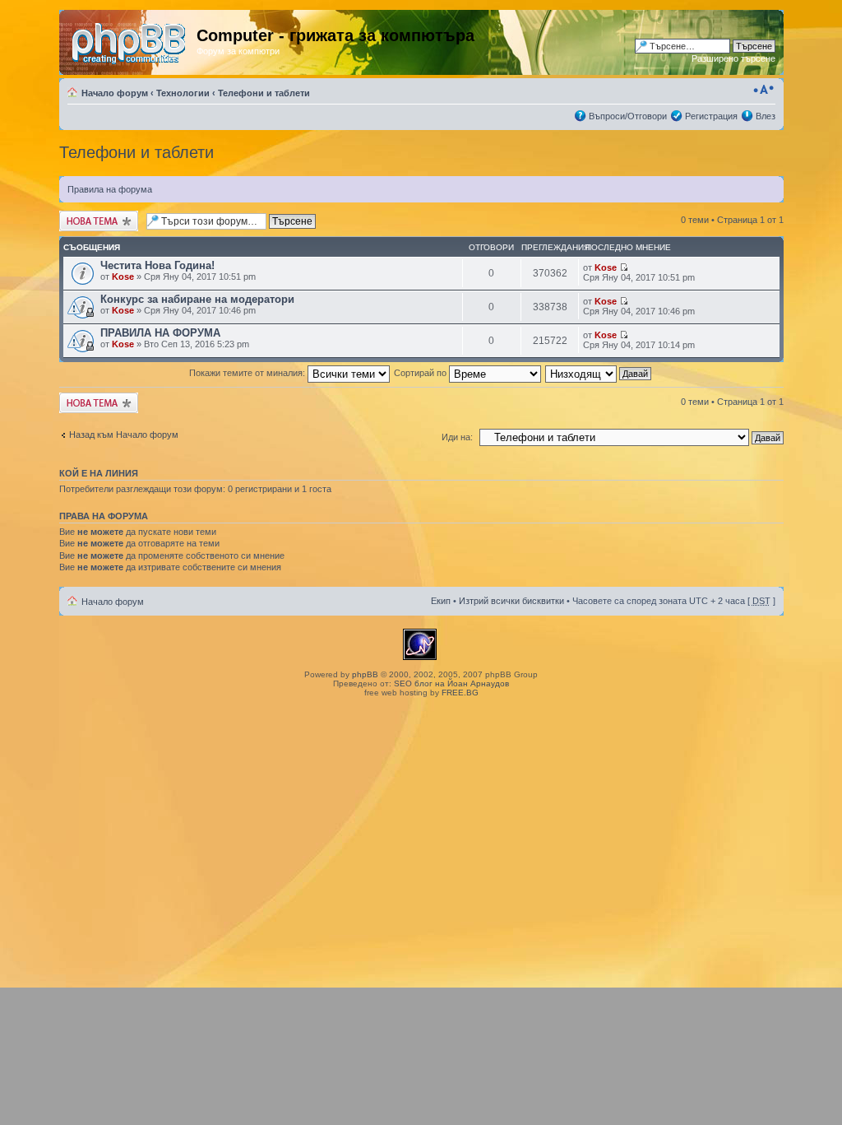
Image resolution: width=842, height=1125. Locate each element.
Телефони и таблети (264, 93)
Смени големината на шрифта (763, 89)
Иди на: (457, 437)
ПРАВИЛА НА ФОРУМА (160, 333)
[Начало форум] (130, 40)
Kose (123, 276)
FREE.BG (460, 692)
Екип (441, 601)
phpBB (365, 674)
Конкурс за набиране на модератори (197, 299)
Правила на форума (109, 189)
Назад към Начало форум (123, 434)
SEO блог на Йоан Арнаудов (451, 683)
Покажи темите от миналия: (248, 373)
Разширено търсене (733, 58)
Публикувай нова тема (95, 220)
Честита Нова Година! (157, 265)
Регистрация (711, 116)
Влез (765, 116)
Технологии (183, 93)
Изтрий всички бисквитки (511, 601)
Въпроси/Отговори (628, 116)
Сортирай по (421, 373)
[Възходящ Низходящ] (599, 373)
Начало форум (114, 93)
